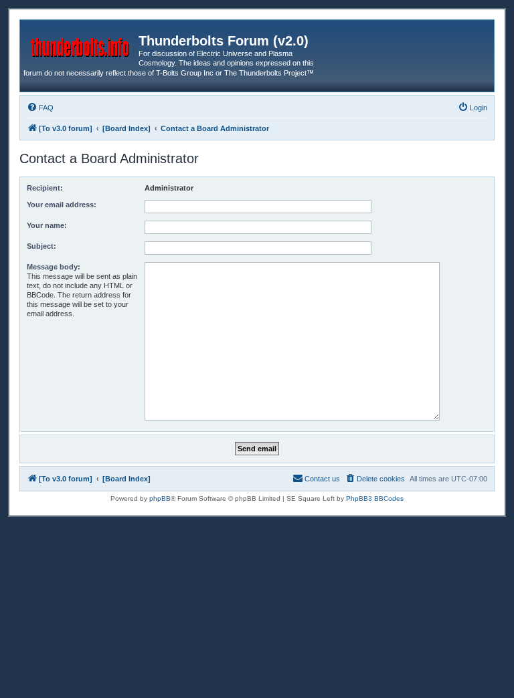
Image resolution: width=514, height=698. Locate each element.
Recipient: (45, 188)
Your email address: (61, 205)
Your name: (47, 225)
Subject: (41, 246)
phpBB (160, 498)
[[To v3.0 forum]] (81, 44)
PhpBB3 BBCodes (375, 498)
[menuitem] (40, 108)
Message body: (53, 267)
